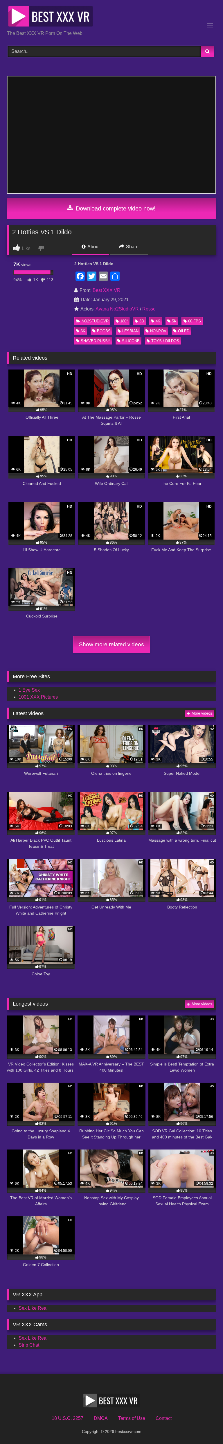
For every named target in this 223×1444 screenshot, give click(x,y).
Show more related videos (111, 644)
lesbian (130, 331)
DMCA (101, 1418)
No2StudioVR (95, 321)
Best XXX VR (107, 290)
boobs (104, 331)
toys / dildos (165, 341)
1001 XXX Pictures (38, 697)
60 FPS (194, 321)
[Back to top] (205, 1426)
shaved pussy (95, 341)
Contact (164, 1418)
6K (83, 331)
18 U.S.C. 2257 (67, 1418)
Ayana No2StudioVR (117, 308)
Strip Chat (29, 1345)
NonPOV (158, 331)
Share (132, 246)
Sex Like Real (33, 1308)
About (93, 246)
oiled (183, 331)
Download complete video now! (115, 208)
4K (158, 321)
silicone (131, 341)
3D (141, 321)
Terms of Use (131, 1418)
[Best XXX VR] (111, 17)
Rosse (149, 308)
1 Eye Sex (29, 690)
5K (174, 321)
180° (124, 321)
